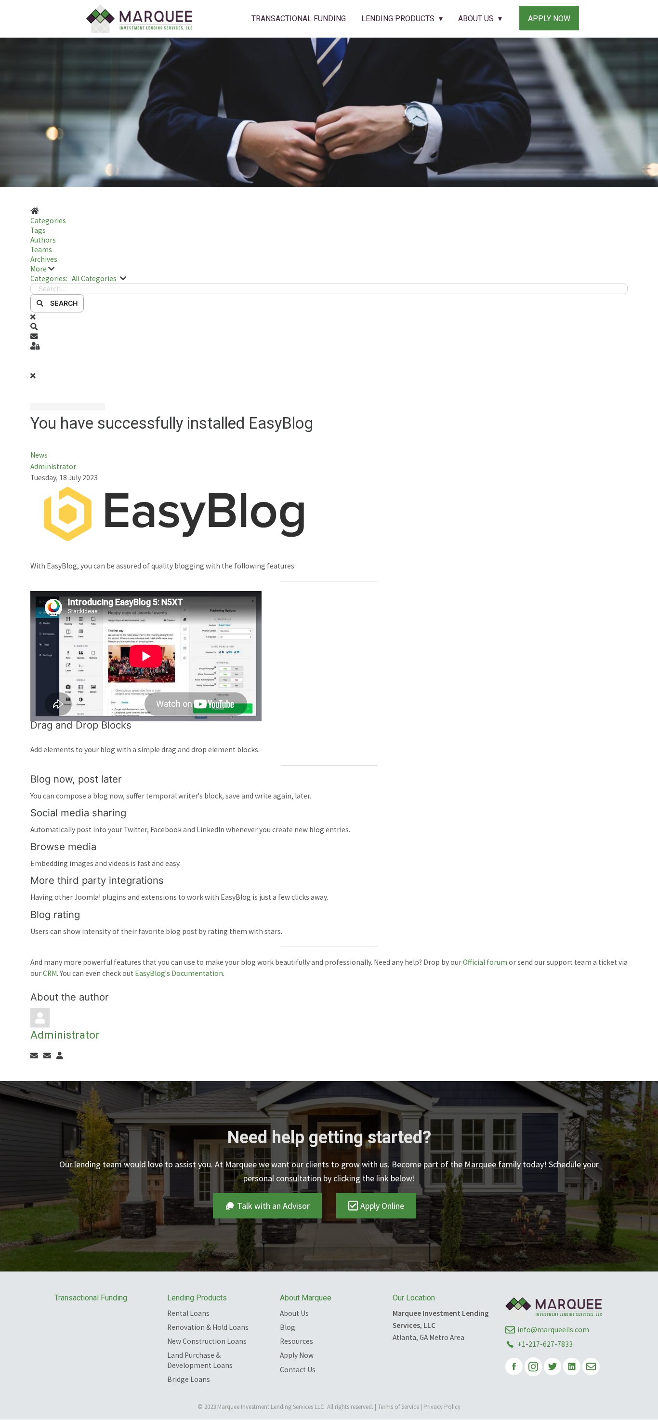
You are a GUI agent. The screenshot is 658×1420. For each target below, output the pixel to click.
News (39, 455)
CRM (50, 973)
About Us (476, 18)
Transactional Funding (298, 18)
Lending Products (397, 18)
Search (62, 303)
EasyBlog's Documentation (179, 973)
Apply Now (549, 18)
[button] (329, 269)
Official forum (485, 962)
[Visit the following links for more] (514, 1366)
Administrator (53, 466)
